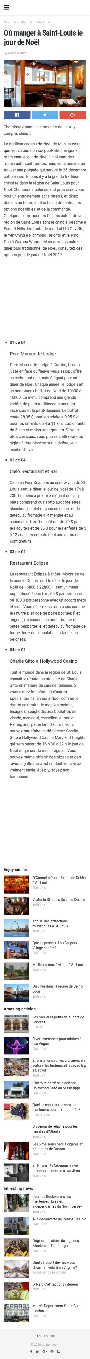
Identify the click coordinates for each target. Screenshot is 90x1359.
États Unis (10, 22)
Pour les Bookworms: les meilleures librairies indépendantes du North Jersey (57, 1201)
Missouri (26, 22)
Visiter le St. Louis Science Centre (58, 900)
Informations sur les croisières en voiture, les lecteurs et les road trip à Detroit (59, 1065)
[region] (45, 299)
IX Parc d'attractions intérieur (55, 1284)
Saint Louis (43, 22)
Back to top (45, 1336)
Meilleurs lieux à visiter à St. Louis (58, 965)
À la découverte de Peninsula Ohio (59, 1219)
